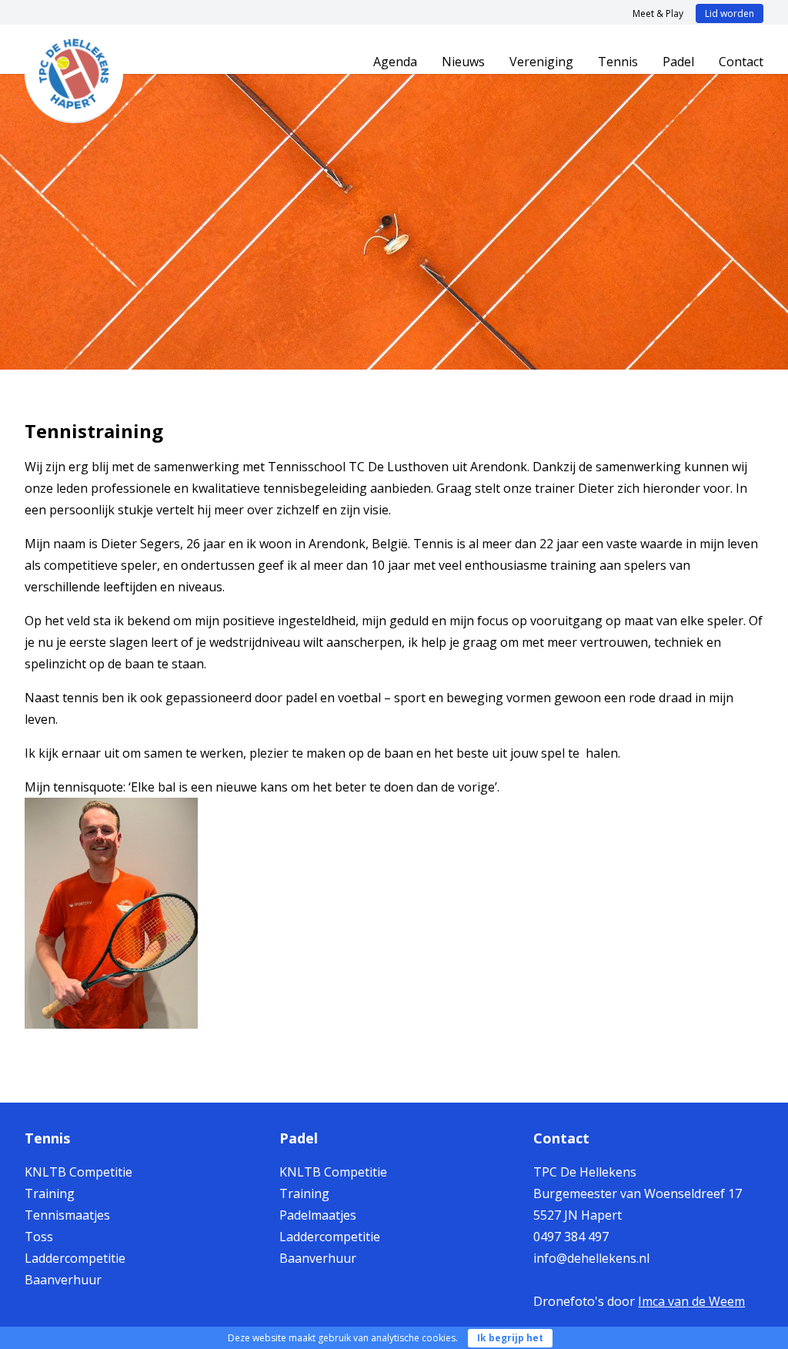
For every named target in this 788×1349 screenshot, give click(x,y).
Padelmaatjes (317, 1215)
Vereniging (541, 61)
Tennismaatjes (67, 1215)
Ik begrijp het (510, 1337)
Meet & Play (658, 13)
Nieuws (463, 61)
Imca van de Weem (691, 1301)
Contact (741, 61)
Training (50, 1193)
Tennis (618, 61)
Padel (678, 61)
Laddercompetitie (75, 1258)
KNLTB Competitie (78, 1171)
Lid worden (729, 13)
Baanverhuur (63, 1279)
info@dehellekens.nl (591, 1258)
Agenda (395, 61)
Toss (39, 1236)
